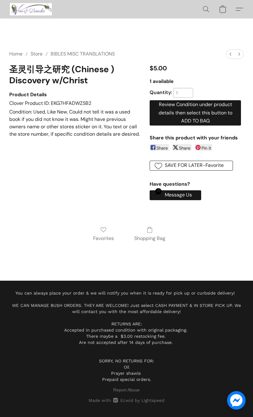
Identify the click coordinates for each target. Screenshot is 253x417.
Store (37, 54)
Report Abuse (126, 389)
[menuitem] (230, 54)
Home (16, 54)
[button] (31, 9)
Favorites (103, 238)
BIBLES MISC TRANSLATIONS (83, 54)
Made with (126, 400)
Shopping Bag (149, 238)
